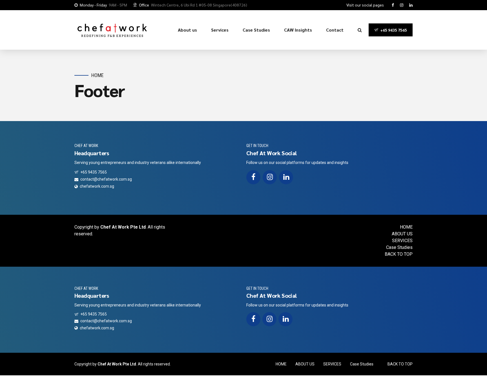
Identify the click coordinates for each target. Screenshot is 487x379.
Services (220, 30)
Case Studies (256, 30)
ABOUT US (402, 233)
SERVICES (402, 240)
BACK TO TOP (399, 254)
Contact (335, 30)
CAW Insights (298, 30)
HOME (406, 227)
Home (97, 75)
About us (187, 30)
